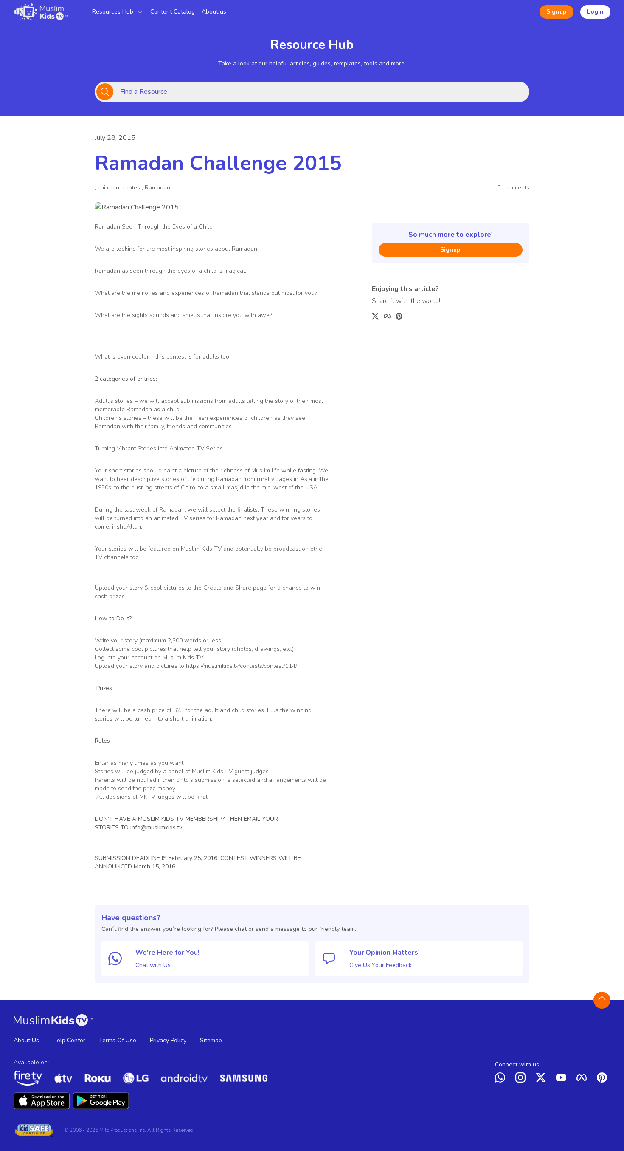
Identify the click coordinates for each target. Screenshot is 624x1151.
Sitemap (211, 1040)
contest (132, 188)
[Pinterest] (603, 1079)
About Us (26, 1040)
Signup (556, 12)
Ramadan (157, 188)
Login (595, 12)
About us (214, 12)
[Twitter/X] (542, 1079)
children (108, 188)
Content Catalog (172, 12)
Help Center (69, 1040)
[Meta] (583, 1079)
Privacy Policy (168, 1040)
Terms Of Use (117, 1040)
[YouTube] (563, 1079)
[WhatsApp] (502, 1079)
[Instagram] (522, 1079)
